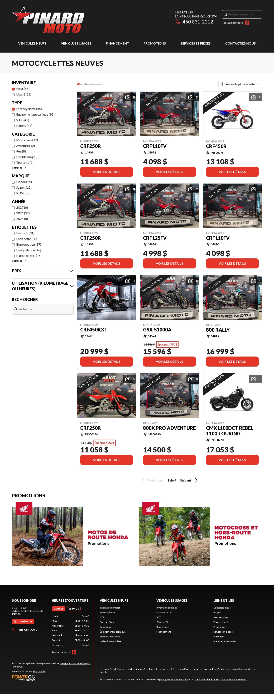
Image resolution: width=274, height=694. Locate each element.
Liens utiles (223, 600)
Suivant (185, 480)
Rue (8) (21, 151)
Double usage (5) (28, 157)
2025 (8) (22, 218)
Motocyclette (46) (29, 109)
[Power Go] (52, 678)
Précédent (155, 480)
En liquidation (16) (28, 250)
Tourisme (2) (24, 162)
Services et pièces (196, 43)
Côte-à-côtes (107, 622)
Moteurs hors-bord (110, 636)
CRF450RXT (94, 329)
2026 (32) (23, 213)
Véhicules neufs (32, 43)
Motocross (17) (27, 140)
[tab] (58, 608)
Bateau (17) (24, 125)
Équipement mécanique (113, 631)
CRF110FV (155, 146)
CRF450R (216, 146)
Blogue (217, 612)
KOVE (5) (22, 193)
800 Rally (218, 330)
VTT (102, 617)
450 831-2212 (198, 21)
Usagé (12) (23, 94)
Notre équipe (220, 617)
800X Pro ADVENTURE (169, 428)
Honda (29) (24, 182)
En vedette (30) (26, 239)
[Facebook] (247, 22)
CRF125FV (155, 238)
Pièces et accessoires (225, 641)
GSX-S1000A (157, 329)
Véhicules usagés (76, 43)
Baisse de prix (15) (29, 255)
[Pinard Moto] (48, 19)
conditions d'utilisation (207, 679)
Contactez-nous (240, 43)
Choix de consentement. (233, 679)
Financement (117, 43)
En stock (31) (25, 233)
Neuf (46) (22, 88)
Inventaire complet (110, 607)
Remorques (106, 626)
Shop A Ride (39, 671)
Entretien (218, 636)
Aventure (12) (25, 145)
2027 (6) (22, 207)
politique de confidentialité (173, 679)
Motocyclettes (107, 612)
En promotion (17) (28, 244)
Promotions (154, 43)
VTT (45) (22, 120)
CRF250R (90, 146)
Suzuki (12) (23, 187)
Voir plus (17, 167)
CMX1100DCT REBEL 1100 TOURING (229, 430)
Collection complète (110, 641)
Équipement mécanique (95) (35, 114)
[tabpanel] (70, 631)
